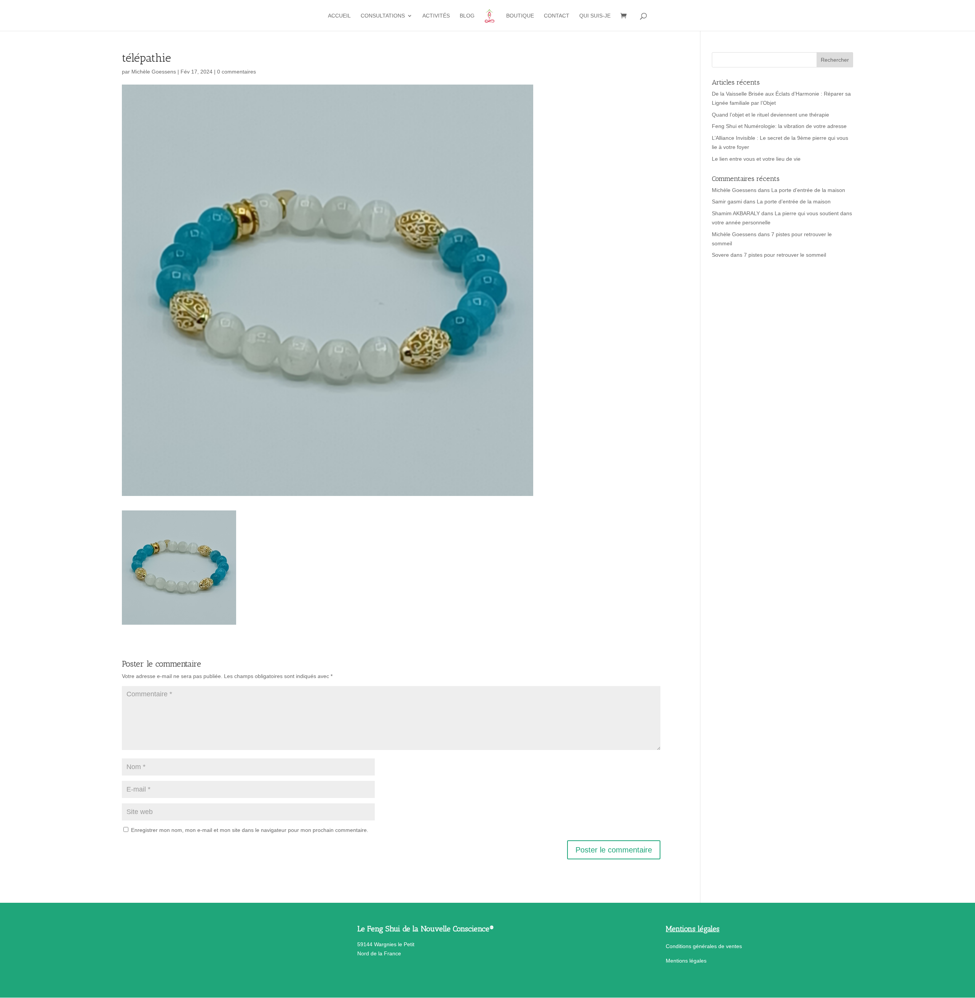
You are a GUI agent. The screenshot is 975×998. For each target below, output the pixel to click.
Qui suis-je (595, 16)
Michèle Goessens (153, 72)
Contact (556, 16)
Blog (467, 16)
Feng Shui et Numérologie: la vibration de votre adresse (779, 126)
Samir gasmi (727, 201)
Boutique (520, 16)
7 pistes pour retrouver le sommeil (785, 255)
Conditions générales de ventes (704, 946)
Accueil (339, 16)
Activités (436, 16)
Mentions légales (686, 961)
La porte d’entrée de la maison (808, 190)
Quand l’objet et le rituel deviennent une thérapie (770, 115)
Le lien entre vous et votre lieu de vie (756, 159)
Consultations (383, 16)
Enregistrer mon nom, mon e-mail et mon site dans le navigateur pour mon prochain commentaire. (249, 830)
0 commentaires (236, 72)
